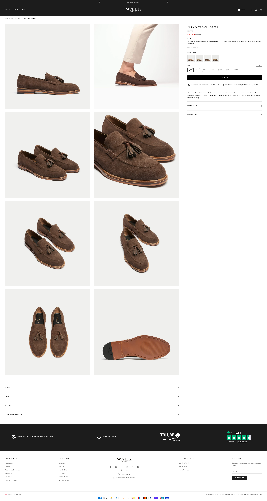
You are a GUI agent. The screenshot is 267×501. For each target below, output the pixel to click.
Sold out (225, 77)
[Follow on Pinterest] (132, 467)
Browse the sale (192, 48)
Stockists (62, 473)
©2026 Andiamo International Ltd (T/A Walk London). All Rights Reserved (234, 494)
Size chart (259, 65)
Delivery (7, 466)
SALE (23, 10)
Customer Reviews (11, 480)
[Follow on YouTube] (138, 467)
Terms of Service (64, 480)
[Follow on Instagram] (121, 467)
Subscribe (239, 478)
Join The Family (184, 463)
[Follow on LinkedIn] (127, 470)
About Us (62, 463)
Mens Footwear (184, 470)
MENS (16, 10)
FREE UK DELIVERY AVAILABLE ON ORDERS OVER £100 (35, 437)
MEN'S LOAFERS (15, 18)
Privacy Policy (63, 477)
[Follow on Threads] (127, 467)
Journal (61, 466)
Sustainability (63, 470)
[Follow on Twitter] (116, 467)
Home (6, 18)
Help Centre (9, 463)
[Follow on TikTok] (121, 470)
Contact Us (8, 477)
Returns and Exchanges (12, 470)
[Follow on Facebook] (111, 467)
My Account (183, 466)
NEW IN (7, 10)
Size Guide (8, 473)
